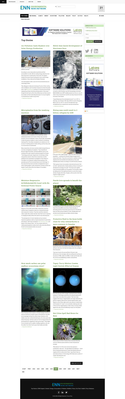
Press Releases (12, 1)
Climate (40, 15)
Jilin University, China (43, 221)
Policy (74, 15)
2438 (60, 369)
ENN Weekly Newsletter (91, 30)
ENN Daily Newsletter (91, 27)
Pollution (61, 15)
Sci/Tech (80, 15)
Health (86, 15)
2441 (73, 369)
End (23, 372)
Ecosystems (53, 15)
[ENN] (33, 7)
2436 (51, 369)
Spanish (39, 1)
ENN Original (32, 15)
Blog (3, 1)
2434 (42, 369)
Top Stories (24, 15)
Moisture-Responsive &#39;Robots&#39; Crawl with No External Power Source (35, 183)
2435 (47, 369)
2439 (64, 369)
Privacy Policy (69, 396)
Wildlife (68, 15)
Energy (46, 15)
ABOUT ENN (31, 1)
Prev (29, 369)
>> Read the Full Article (26, 98)
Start (24, 369)
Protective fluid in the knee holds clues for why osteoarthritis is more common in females (67, 221)
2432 (33, 369)
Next (78, 369)
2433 (38, 369)
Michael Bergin (29, 89)
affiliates (22, 1)
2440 (69, 369)
